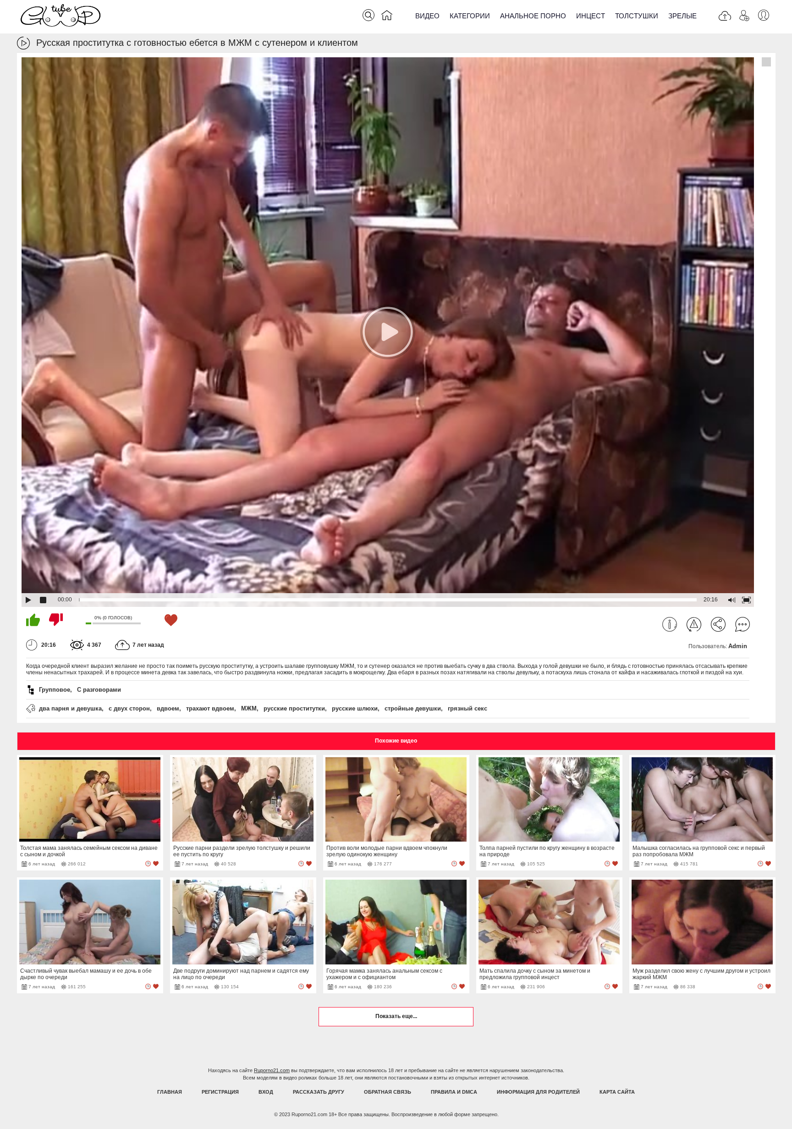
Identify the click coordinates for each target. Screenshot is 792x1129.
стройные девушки (413, 708)
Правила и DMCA (454, 1092)
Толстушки (636, 16)
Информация (669, 624)
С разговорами (99, 689)
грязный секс (467, 708)
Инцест (590, 16)
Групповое (54, 689)
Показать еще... (396, 1016)
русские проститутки (294, 708)
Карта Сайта (617, 1092)
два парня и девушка (70, 708)
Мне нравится (33, 620)
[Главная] (386, 17)
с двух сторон (129, 708)
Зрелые (682, 16)
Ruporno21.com (272, 1070)
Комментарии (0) (742, 624)
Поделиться (718, 624)
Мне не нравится (55, 620)
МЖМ (249, 708)
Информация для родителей (538, 1092)
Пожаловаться (693, 624)
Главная (169, 1092)
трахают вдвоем (210, 708)
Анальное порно (533, 16)
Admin (737, 646)
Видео (427, 16)
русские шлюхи (355, 708)
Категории (470, 16)
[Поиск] (368, 15)
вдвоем (168, 708)
